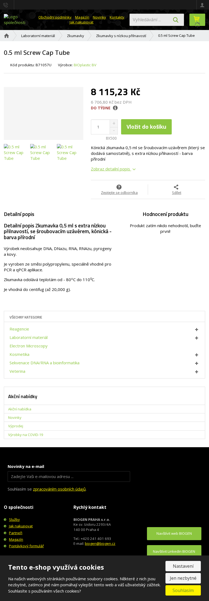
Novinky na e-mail (26, 466)
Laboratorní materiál (29, 337)
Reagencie (19, 329)
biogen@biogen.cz (100, 543)
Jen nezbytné (183, 578)
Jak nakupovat (81, 22)
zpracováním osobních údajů (59, 489)
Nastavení (183, 566)
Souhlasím (183, 590)
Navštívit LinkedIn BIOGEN (174, 551)
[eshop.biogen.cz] (19, 19)
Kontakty (117, 17)
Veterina (17, 371)
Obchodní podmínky (55, 17)
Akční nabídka (19, 409)
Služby (14, 519)
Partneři (15, 532)
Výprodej (15, 425)
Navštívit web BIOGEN (174, 533)
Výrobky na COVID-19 (25, 434)
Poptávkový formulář (26, 545)
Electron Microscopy (29, 345)
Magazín (82, 17)
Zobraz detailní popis (111, 169)
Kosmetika (19, 354)
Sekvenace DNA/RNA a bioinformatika (44, 362)
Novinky (99, 17)
